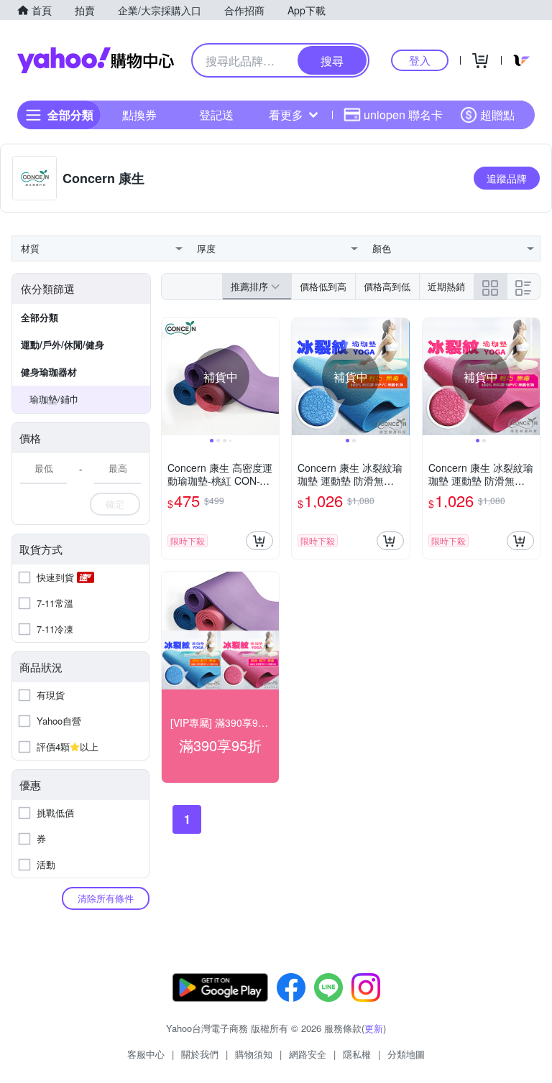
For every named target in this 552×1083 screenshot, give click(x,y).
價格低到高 (323, 286)
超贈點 (497, 114)
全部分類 (39, 317)
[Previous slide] (171, 377)
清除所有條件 (106, 898)
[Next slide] (269, 377)
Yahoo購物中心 (95, 60)
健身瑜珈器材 (49, 371)
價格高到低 (387, 286)
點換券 (139, 114)
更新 (373, 1028)
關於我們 (199, 1054)
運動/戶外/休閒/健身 (62, 344)
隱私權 (357, 1054)
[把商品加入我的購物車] (259, 540)
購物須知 (253, 1054)
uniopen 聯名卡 (403, 114)
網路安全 (307, 1054)
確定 (115, 504)
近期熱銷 (446, 286)
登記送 (216, 114)
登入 (420, 60)
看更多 (286, 114)
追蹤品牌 (507, 178)
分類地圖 (406, 1054)
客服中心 (146, 1054)
